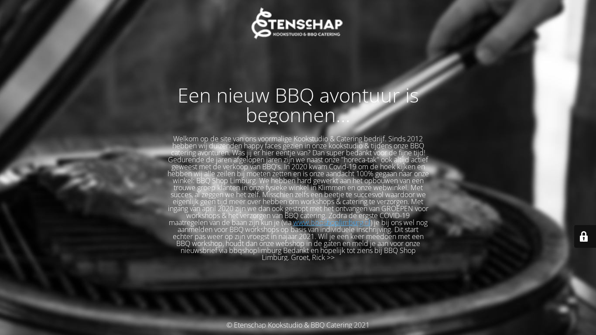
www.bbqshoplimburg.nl (331, 222)
